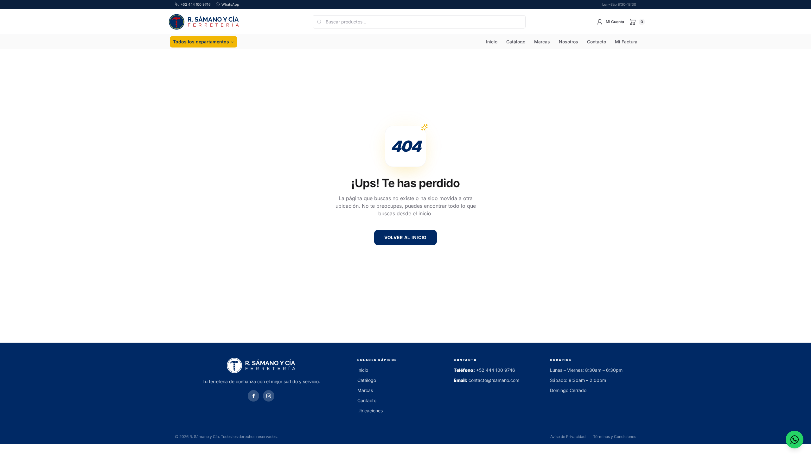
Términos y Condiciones (614, 436)
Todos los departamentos (201, 41)
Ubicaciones (370, 410)
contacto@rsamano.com (494, 380)
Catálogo (515, 41)
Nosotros (568, 41)
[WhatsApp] (794, 439)
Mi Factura (626, 41)
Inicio (491, 41)
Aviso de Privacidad (567, 436)
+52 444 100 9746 (495, 370)
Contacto (596, 41)
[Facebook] (253, 396)
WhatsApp (230, 4)
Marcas (542, 41)
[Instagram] (268, 396)
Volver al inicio (405, 237)
